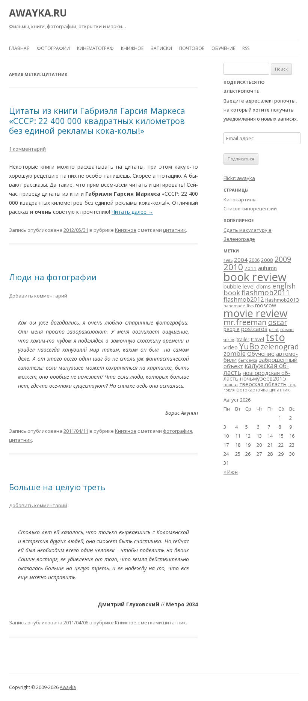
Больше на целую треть (57, 487)
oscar (277, 322)
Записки (161, 48)
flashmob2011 (266, 293)
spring (229, 339)
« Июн (230, 471)
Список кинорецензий (250, 208)
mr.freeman (245, 322)
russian (287, 329)
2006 (254, 260)
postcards (254, 328)
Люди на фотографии (53, 277)
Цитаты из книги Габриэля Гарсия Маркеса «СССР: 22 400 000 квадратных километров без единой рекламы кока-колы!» (97, 120)
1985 (228, 260)
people (231, 329)
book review (255, 276)
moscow (265, 305)
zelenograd (280, 347)
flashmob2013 (282, 299)
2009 (283, 259)
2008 (267, 260)
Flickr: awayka (239, 178)
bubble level (239, 286)
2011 (251, 268)
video (230, 347)
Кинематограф (95, 48)
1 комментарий (27, 148)
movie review (255, 313)
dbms (263, 286)
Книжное (132, 48)
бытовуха (247, 360)
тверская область (263, 384)
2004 (241, 259)
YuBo (249, 346)
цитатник (174, 230)
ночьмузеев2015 (263, 378)
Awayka (68, 687)
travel (257, 339)
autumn (267, 268)
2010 (233, 267)
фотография (177, 431)
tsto (275, 337)
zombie (234, 353)
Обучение (223, 48)
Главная (19, 48)
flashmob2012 (243, 299)
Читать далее (132, 211)
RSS (245, 48)
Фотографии (53, 48)
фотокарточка (252, 390)
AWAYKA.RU (38, 13)
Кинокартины (240, 199)
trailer (243, 339)
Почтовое (191, 48)
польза (230, 384)
